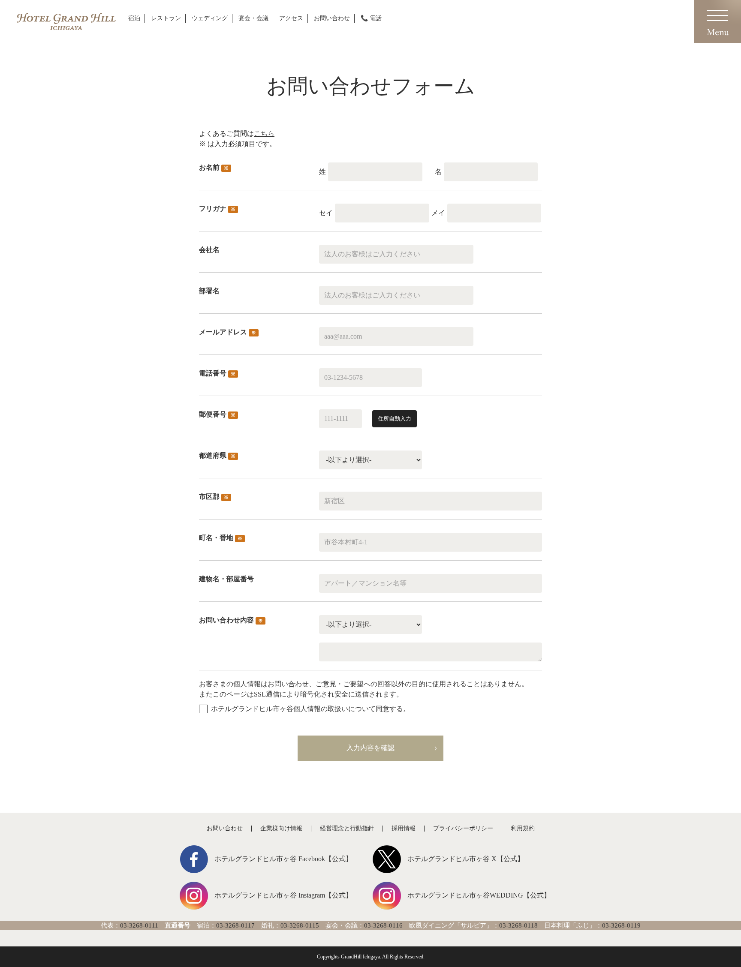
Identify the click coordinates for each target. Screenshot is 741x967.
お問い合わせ (332, 18)
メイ (438, 212)
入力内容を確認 (370, 747)
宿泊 (134, 18)
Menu (717, 21)
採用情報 (404, 828)
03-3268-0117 (235, 925)
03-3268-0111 (139, 925)
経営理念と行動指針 (347, 828)
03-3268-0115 (299, 925)
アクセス (291, 18)
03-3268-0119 (621, 925)
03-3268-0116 (383, 925)
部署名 (209, 290)
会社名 (209, 249)
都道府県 (217, 455)
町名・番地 (220, 537)
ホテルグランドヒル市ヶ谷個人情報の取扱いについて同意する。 (310, 708)
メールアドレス (227, 332)
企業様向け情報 (281, 828)
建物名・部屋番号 (226, 579)
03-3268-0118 (518, 925)
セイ (326, 212)
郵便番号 (217, 414)
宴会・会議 (253, 18)
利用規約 (523, 828)
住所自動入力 (394, 418)
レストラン (166, 18)
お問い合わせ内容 (231, 620)
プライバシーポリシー (463, 828)
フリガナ (217, 208)
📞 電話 (371, 18)
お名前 (214, 167)
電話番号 (217, 373)
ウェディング (210, 18)
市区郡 (214, 496)
